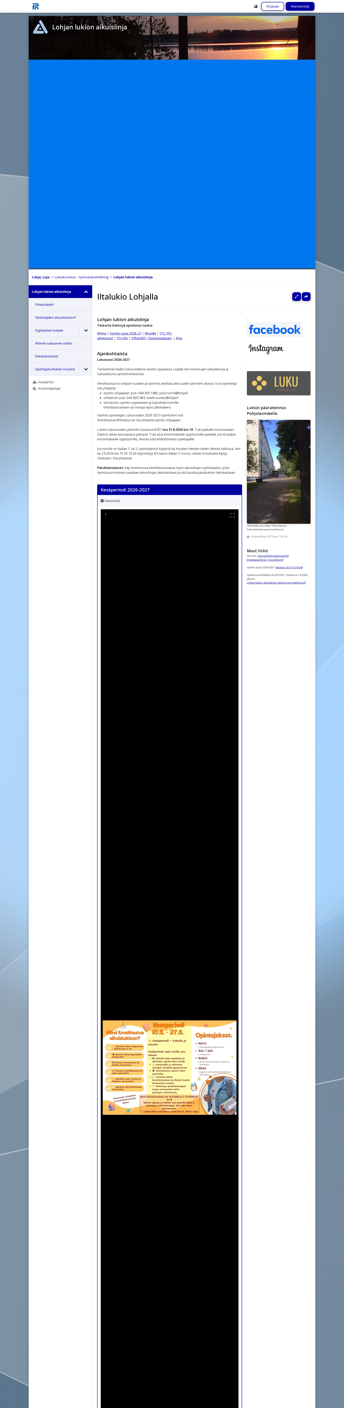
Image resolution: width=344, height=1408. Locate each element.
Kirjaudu (272, 6)
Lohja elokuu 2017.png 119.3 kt (269, 536)
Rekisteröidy (300, 6)
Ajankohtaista (112, 353)
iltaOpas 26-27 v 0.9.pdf (289, 567)
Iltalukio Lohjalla (127, 296)
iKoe (179, 338)
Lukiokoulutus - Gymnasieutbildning (81, 277)
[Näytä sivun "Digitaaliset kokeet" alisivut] (85, 330)
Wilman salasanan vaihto (53, 343)
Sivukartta (46, 382)
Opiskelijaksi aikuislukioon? (55, 317)
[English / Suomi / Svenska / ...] (256, 6)
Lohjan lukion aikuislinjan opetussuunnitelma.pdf (276, 582)
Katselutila (112, 501)
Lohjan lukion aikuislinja (133, 277)
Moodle (150, 333)
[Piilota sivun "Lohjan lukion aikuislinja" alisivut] (85, 291)
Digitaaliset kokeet (49, 330)
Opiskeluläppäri (160, 338)
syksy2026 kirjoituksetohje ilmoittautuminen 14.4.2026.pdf (268, 557)
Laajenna (300, 296)
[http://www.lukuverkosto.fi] (279, 383)
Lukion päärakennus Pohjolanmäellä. (266, 410)
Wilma (101, 333)
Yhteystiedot (44, 304)
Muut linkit (257, 550)
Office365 (138, 338)
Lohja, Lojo (41, 277)
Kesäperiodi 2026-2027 (125, 490)
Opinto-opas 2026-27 (125, 333)
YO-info (122, 338)
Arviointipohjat (49, 388)
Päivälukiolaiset (46, 356)
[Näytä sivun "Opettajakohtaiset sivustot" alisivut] (85, 369)
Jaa (306, 296)
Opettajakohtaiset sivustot (55, 369)
